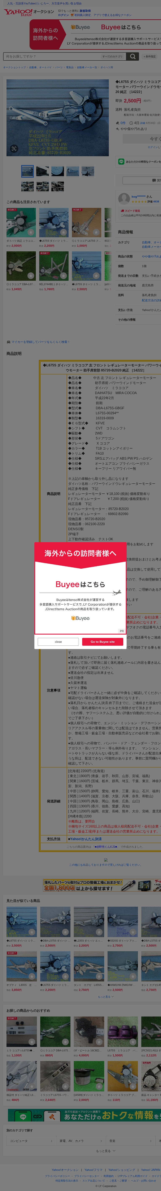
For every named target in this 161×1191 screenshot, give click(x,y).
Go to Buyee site (103, 641)
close (58, 641)
